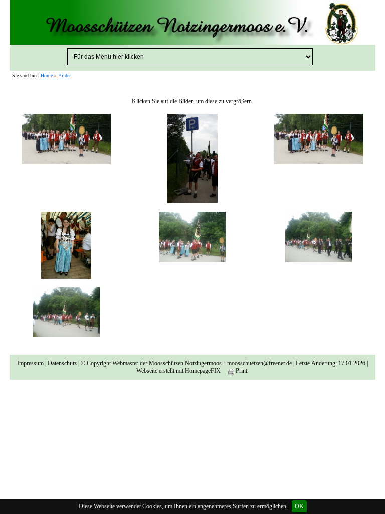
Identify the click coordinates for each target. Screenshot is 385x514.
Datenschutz (62, 363)
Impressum (30, 363)
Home (47, 75)
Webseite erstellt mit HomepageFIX (178, 370)
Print (240, 370)
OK (299, 506)
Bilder (64, 75)
